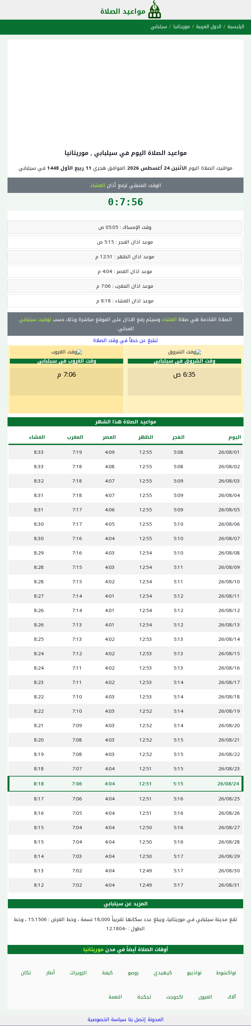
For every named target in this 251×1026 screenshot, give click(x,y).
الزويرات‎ (78, 972)
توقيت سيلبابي (35, 319)
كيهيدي (163, 972)
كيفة (107, 972)
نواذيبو (194, 972)
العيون (205, 996)
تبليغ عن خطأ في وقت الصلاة (125, 340)
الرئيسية (235, 26)
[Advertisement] (125, 93)
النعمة (115, 996)
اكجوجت (174, 996)
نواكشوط (226, 972)
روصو (133, 972)
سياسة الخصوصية (107, 1019)
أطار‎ (50, 972)
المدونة (156, 1019)
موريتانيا (181, 26)
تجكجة (144, 996)
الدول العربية (208, 26)
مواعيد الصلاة (122, 11)
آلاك (231, 996)
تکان (26, 972)
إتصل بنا (137, 1019)
